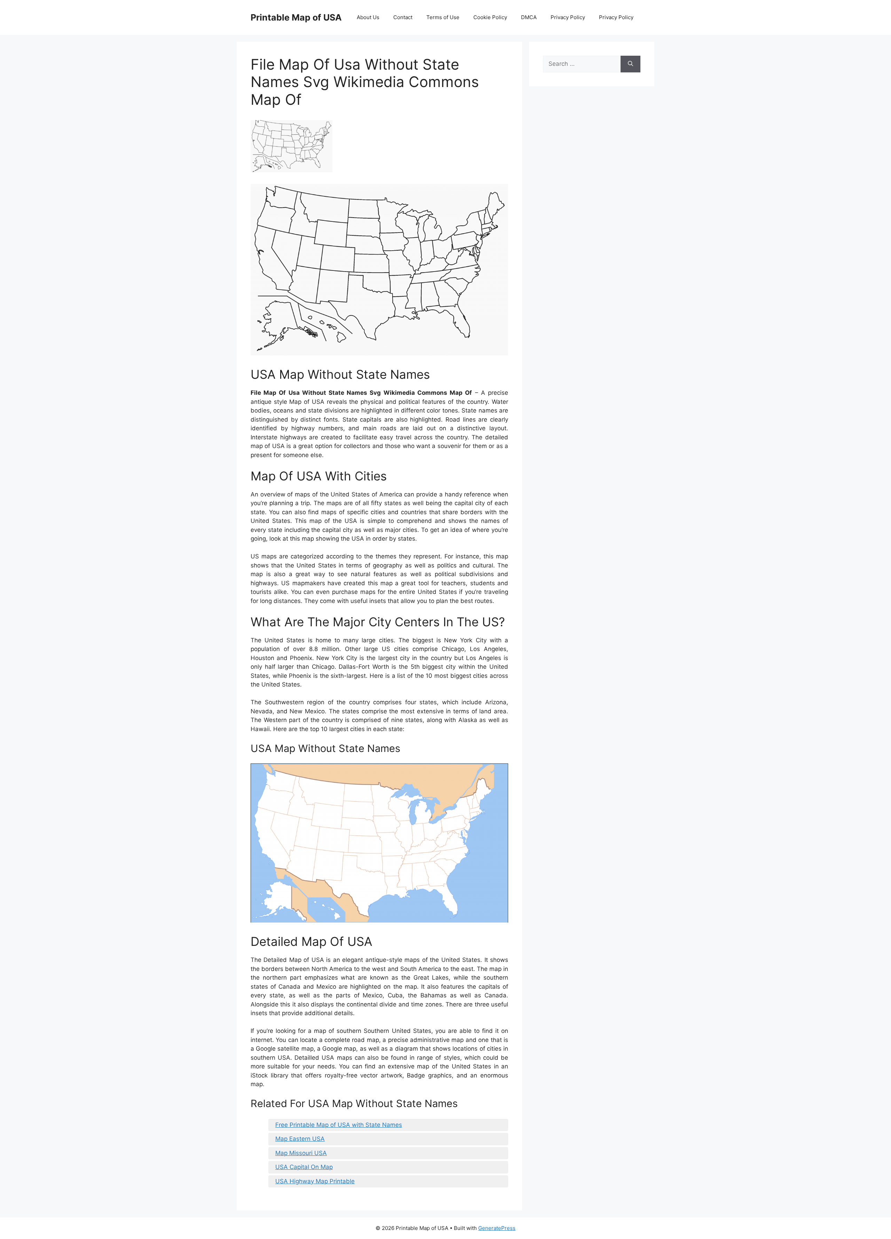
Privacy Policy (568, 17)
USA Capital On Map (304, 1166)
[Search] (630, 64)
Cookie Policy (490, 17)
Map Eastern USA (300, 1138)
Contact (402, 17)
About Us (368, 17)
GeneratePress (496, 1228)
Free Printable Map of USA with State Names (338, 1124)
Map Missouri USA (301, 1153)
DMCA (529, 17)
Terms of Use (442, 17)
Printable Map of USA (296, 17)
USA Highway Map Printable (315, 1181)
